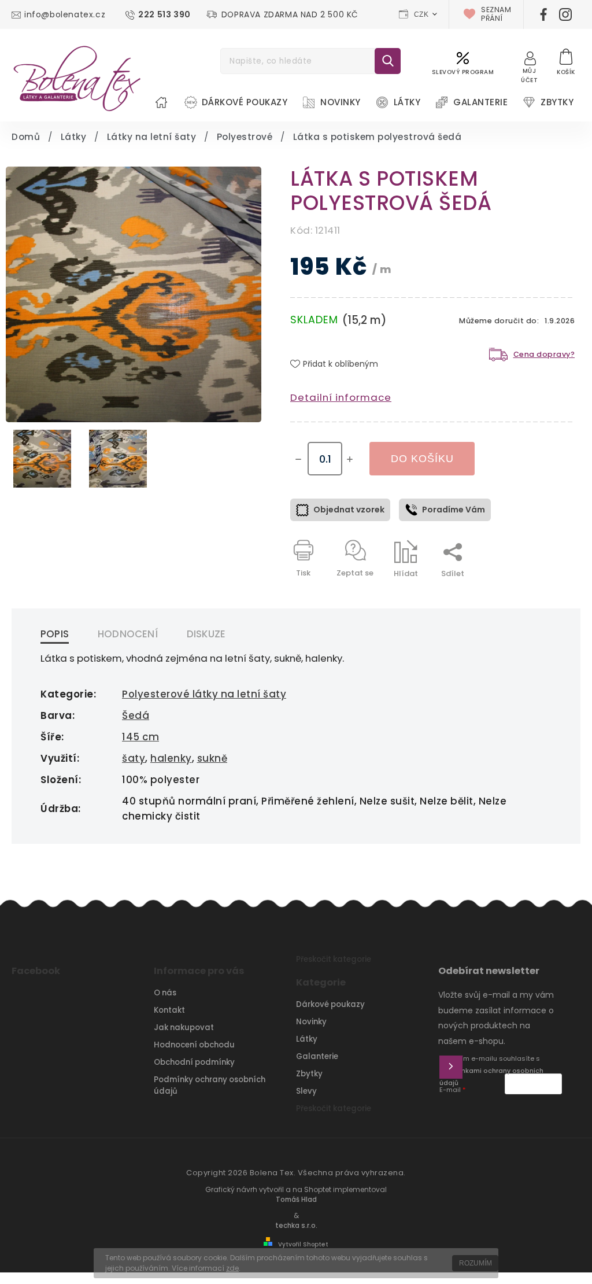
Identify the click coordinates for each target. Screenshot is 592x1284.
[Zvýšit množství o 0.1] (350, 459)
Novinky (311, 1021)
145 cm (140, 737)
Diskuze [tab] (206, 634)
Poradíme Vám (453, 509)
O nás (165, 992)
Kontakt (169, 1010)
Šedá (135, 715)
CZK (421, 14)
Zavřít (536, 593)
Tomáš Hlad (296, 1199)
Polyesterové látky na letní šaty (204, 694)
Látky (306, 1039)
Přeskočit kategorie (333, 959)
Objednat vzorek (348, 509)
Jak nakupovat (184, 1027)
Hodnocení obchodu (194, 1044)
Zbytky (309, 1073)
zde (232, 1268)
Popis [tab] (54, 634)
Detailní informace (340, 397)
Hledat (388, 61)
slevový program (463, 72)
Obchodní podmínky (194, 1062)
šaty (133, 758)
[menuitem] (161, 102)
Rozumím (475, 1263)
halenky (171, 758)
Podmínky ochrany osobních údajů (209, 1085)
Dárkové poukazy (330, 1004)
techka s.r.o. (296, 1225)
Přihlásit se (450, 1067)
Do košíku (422, 458)
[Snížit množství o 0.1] (298, 459)
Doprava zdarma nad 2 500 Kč (289, 14)
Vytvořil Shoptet (303, 1244)
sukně (212, 758)
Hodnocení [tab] (128, 634)
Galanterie (317, 1056)
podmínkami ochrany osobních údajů (491, 1077)
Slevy (306, 1091)
